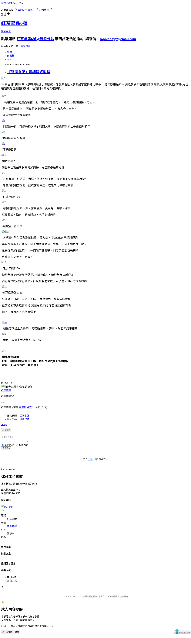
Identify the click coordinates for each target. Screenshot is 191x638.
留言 (29, 407)
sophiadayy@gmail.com (118, 39)
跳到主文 (6, 31)
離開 (17, 632)
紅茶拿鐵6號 (14, 23)
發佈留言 (6, 448)
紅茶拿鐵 (6, 390)
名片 (9, 59)
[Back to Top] (182, 632)
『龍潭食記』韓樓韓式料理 (28, 72)
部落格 (10, 55)
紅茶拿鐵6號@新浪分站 (35, 39)
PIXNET (73, 596)
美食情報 (25, 46)
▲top (4, 424)
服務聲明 (124, 596)
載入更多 (6, 430)
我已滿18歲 (7, 632)
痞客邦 (22, 407)
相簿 (9, 52)
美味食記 (24, 415)
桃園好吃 (24, 419)
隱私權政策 (112, 596)
